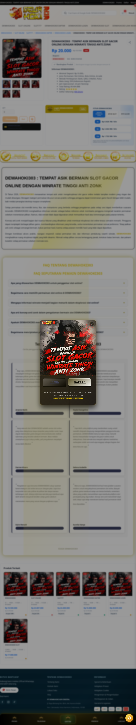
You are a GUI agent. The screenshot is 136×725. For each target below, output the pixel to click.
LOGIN (54, 382)
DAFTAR (80, 382)
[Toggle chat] (129, 718)
